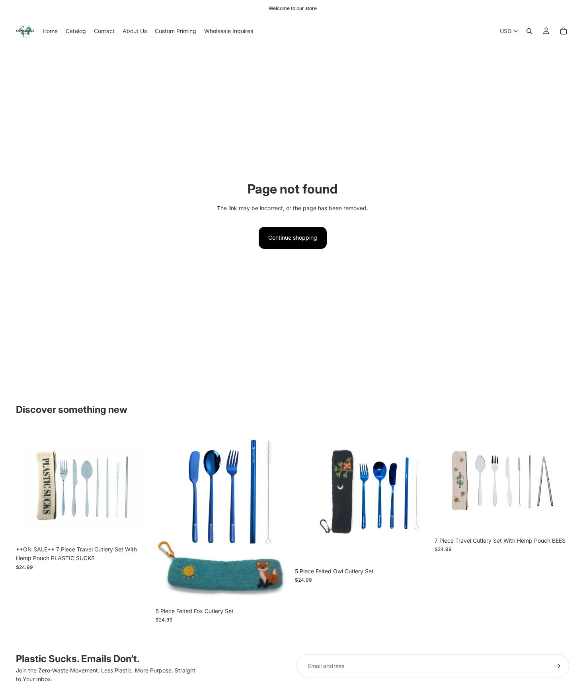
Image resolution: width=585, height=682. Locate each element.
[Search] (529, 31)
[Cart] (563, 31)
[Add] (138, 529)
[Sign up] (557, 666)
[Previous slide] (28, 485)
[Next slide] (139, 485)
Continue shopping (292, 237)
